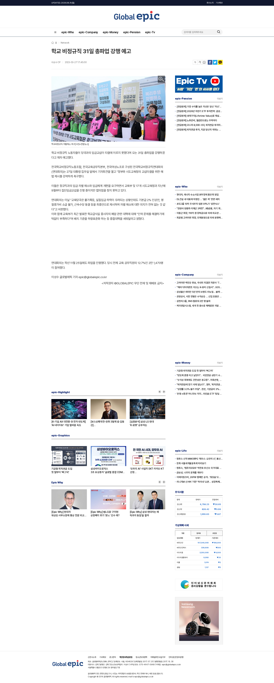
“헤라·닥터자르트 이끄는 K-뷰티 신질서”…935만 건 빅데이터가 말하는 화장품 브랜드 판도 (200, 287)
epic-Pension (131, 32)
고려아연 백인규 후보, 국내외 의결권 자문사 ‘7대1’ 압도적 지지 (200, 282)
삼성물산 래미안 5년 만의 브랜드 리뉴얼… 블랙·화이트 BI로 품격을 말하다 (200, 291)
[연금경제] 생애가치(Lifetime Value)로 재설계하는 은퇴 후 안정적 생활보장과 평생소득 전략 (200, 115)
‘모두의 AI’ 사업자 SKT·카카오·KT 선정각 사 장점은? (147, 470)
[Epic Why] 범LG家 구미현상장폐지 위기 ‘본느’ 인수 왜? (105, 513)
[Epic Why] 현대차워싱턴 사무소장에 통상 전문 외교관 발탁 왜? (68, 513)
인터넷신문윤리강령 (176, 657)
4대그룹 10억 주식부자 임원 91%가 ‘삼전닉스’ (198, 203)
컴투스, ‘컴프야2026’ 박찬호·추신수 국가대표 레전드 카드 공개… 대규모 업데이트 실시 (200, 468)
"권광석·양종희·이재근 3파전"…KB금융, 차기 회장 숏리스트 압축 (200, 208)
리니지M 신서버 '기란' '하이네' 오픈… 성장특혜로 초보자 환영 (200, 481)
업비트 (199, 533)
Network (65, 42)
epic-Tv (150, 32)
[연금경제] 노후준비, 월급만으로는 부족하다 (197, 120)
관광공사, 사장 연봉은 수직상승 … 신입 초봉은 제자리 (200, 296)
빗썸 (183, 533)
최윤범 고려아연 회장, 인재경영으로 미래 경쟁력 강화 (200, 217)
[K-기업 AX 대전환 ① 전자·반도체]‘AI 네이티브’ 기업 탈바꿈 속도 (68, 423)
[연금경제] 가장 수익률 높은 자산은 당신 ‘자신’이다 (200, 106)
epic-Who (67, 32)
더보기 (220, 98)
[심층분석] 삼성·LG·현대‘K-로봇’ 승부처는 (142, 423)
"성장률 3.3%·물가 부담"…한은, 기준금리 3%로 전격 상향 (200, 389)
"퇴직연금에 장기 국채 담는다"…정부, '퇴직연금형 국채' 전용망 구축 (200, 384)
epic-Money (110, 32)
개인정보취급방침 (125, 657)
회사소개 (210, 3)
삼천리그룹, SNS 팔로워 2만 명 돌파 (193, 301)
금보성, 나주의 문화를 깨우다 (190, 472)
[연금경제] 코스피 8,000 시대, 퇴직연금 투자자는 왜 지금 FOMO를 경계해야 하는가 (200, 125)
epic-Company (88, 32)
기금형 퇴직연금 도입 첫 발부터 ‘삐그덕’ (195, 370)
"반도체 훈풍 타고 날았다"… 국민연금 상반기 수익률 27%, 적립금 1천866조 (200, 375)
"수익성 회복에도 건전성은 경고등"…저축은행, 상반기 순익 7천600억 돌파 (200, 380)
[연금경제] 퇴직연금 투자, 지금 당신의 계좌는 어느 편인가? (200, 129)
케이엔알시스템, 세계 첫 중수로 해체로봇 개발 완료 (200, 305)
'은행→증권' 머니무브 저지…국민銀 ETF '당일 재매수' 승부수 (200, 393)
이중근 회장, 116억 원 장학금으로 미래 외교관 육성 (200, 213)
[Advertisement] (108, 238)
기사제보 (219, 3)
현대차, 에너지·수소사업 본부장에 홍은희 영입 (198, 194)
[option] (71, 413)
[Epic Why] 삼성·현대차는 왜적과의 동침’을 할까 (144, 513)
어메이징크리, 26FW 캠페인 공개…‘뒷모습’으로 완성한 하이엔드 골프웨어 (200, 477)
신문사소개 (92, 657)
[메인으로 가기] (68, 667)
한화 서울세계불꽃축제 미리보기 (191, 463)
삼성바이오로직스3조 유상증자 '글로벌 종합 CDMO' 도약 (108, 470)
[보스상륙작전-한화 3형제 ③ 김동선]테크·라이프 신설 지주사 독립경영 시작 (107, 423)
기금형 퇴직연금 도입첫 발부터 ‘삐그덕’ (61, 470)
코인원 (214, 533)
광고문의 (112, 657)
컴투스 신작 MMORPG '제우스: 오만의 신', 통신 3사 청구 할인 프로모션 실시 (200, 458)
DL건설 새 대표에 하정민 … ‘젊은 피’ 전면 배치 (198, 199)
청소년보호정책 (141, 657)
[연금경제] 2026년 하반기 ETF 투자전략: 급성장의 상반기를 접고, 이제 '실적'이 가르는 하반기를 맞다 (200, 111)
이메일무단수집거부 (157, 657)
